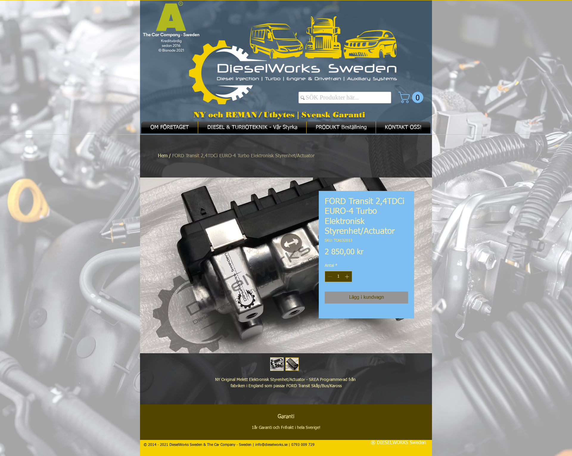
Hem (162, 156)
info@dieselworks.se (271, 445)
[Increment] (347, 276)
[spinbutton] (338, 276)
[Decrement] (329, 276)
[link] (412, 97)
